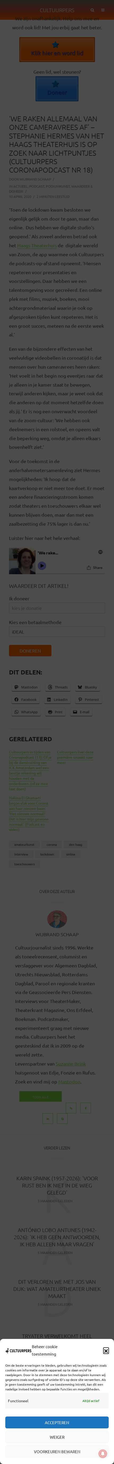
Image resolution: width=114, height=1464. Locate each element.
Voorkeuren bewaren (57, 1451)
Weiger (57, 1436)
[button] (106, 1350)
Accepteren (57, 1422)
